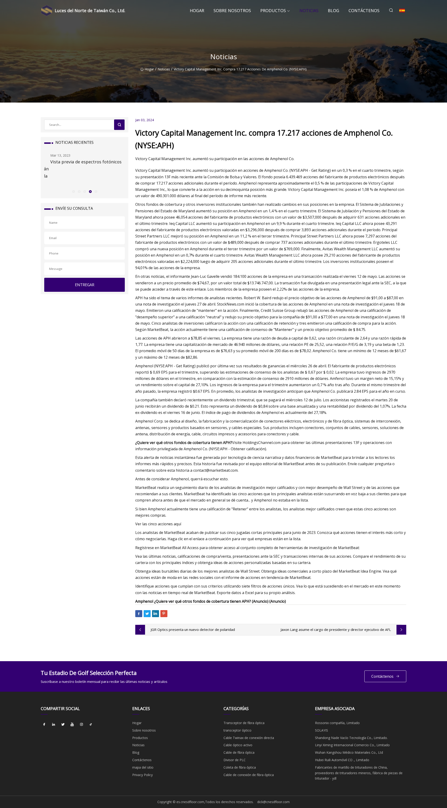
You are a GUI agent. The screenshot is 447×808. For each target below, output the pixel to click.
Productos (273, 10)
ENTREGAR (84, 284)
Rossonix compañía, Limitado (337, 723)
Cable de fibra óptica (239, 752)
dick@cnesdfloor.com (273, 802)
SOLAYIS (321, 730)
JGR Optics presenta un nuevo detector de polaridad (193, 629)
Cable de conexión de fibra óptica (249, 775)
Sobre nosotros (232, 10)
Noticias (308, 10)
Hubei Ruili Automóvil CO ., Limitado (342, 760)
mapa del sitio (142, 767)
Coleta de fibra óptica (240, 767)
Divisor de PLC (235, 760)
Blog (333, 10)
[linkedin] (53, 724)
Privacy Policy (142, 775)
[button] (73, 191)
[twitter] (62, 724)
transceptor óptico (237, 730)
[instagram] (81, 724)
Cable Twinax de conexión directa (249, 738)
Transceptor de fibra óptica (244, 723)
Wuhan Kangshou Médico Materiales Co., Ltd (349, 752)
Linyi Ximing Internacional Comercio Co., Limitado (352, 745)
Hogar (197, 10)
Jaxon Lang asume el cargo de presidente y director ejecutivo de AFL (336, 629)
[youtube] (72, 724)
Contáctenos (364, 10)
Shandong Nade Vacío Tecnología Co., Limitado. (351, 738)
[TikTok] (90, 724)
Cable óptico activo (238, 745)
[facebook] (44, 724)
